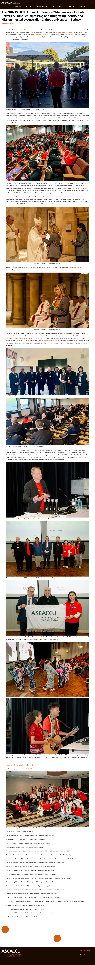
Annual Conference (42, 6)
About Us (82, 954)
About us (18, 6)
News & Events (57, 6)
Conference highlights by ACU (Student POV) (19, 769)
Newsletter (70, 6)
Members (28, 6)
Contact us (82, 6)
